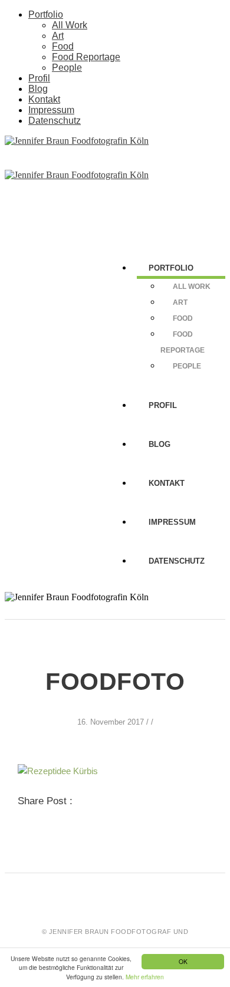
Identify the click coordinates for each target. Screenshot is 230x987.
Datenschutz (54, 121)
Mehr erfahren (145, 976)
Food (63, 46)
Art (58, 36)
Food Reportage (86, 57)
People (67, 67)
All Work (69, 25)
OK (183, 961)
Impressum (51, 110)
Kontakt (44, 99)
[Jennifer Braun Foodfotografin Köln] (77, 141)
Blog (38, 89)
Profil (39, 78)
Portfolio (45, 14)
